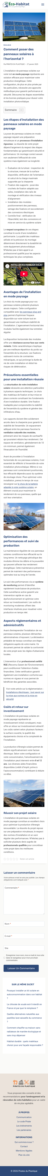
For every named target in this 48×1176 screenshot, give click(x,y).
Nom (8, 924)
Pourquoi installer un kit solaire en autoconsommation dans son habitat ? (24, 994)
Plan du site (24, 1155)
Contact (24, 1146)
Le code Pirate (24, 1121)
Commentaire (12, 888)
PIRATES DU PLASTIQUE (15, 64)
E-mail (8, 936)
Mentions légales (24, 1150)
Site (6, 948)
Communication (24, 1117)
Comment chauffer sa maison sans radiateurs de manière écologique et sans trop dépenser (24, 1031)
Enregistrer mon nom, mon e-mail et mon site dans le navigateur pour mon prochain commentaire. (25, 957)
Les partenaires (24, 1130)
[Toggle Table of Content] (20, 110)
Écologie (7, 45)
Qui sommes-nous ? (24, 1142)
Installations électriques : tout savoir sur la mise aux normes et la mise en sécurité (25, 695)
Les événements (24, 1125)
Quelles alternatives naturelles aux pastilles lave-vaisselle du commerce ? (24, 1018)
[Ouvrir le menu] (42, 4)
